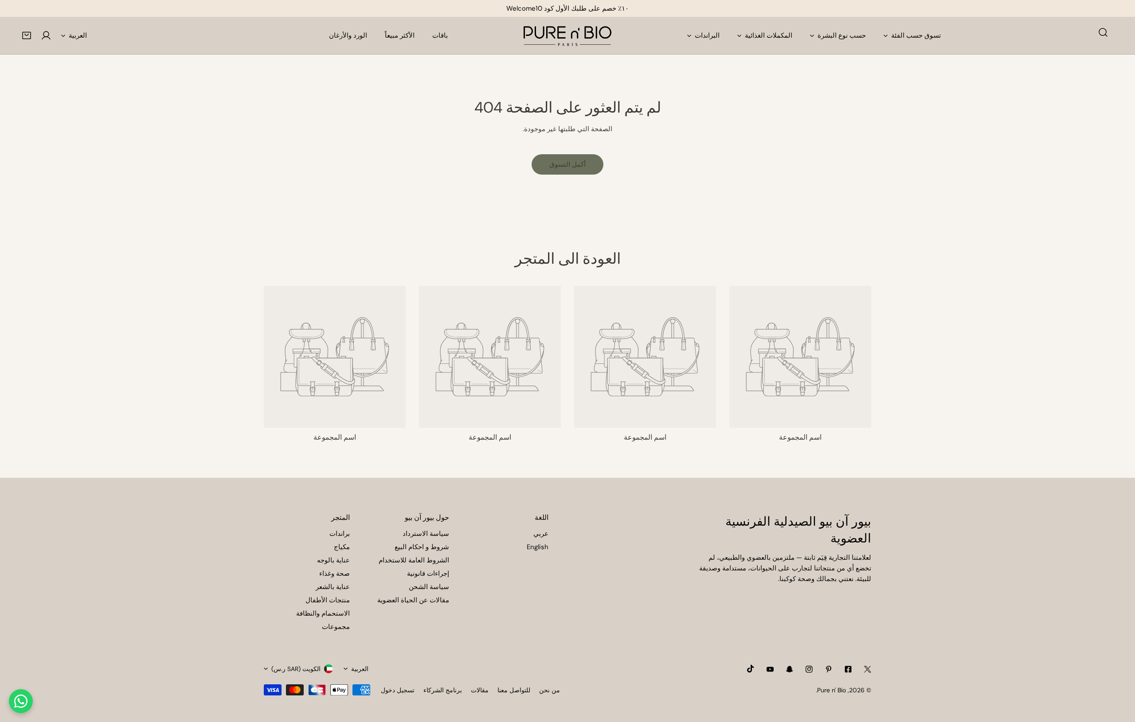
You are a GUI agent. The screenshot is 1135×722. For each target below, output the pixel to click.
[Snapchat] (789, 669)
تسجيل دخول (398, 690)
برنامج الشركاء (442, 690)
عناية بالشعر (333, 586)
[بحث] (1103, 32)
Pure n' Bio (831, 690)
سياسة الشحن (429, 586)
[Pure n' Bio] (567, 35)
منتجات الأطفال (327, 600)
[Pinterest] (828, 669)
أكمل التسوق (567, 164)
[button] (26, 35)
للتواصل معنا (513, 690)
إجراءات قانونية (428, 573)
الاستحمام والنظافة (323, 613)
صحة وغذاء (334, 573)
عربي (540, 533)
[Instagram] (809, 669)
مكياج (342, 546)
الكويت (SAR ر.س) (296, 669)
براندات (339, 533)
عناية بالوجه (333, 560)
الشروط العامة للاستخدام (414, 560)
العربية (78, 35)
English (537, 546)
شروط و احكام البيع (422, 546)
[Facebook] (848, 669)
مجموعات (336, 626)
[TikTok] (750, 669)
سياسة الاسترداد (426, 533)
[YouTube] (770, 669)
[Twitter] (867, 669)
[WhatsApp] (21, 701)
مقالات (480, 690)
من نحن (549, 690)
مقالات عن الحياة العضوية (413, 600)
